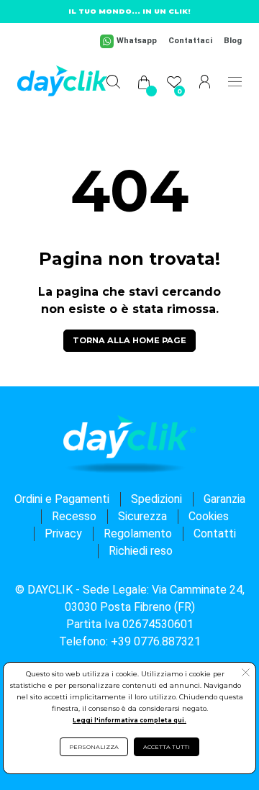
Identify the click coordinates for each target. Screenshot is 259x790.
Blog (233, 40)
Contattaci (190, 40)
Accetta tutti (166, 746)
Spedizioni (156, 499)
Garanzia (224, 499)
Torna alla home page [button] (129, 340)
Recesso (74, 516)
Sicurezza (142, 516)
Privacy (63, 533)
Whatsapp (137, 40)
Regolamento (138, 533)
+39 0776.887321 (156, 641)
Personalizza (94, 746)
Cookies (208, 516)
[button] (246, 674)
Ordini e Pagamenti (61, 499)
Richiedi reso (141, 551)
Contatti (215, 533)
